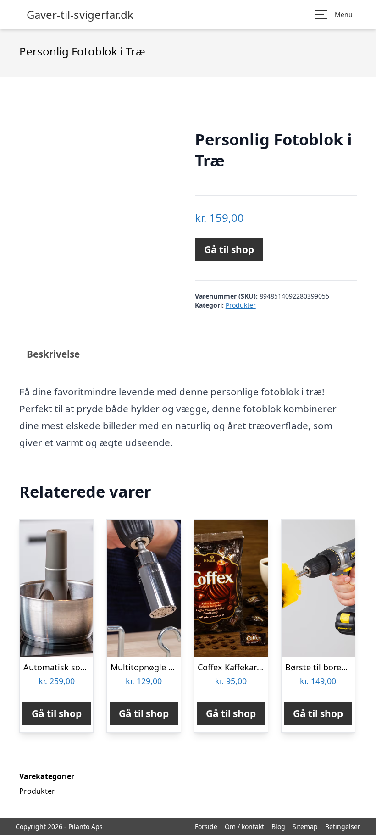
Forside (206, 826)
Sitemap (305, 826)
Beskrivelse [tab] (53, 354)
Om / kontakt (244, 826)
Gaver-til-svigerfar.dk (80, 14)
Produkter (241, 305)
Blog (278, 826)
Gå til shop (229, 249)
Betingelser (342, 826)
